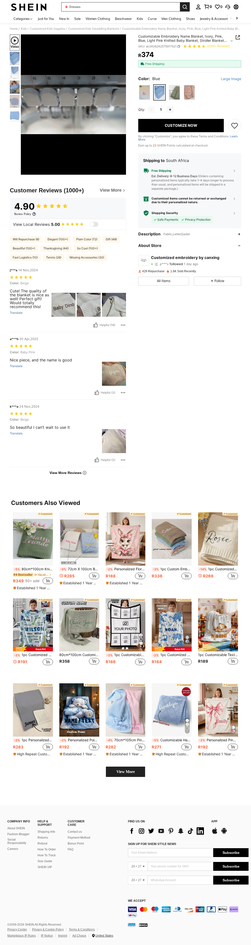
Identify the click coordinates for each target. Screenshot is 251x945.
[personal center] (198, 7)
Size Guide (45, 861)
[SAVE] (234, 125)
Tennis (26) (53, 257)
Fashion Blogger (18, 834)
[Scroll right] (236, 18)
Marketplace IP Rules (21, 935)
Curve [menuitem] (152, 19)
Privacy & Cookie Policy (48, 929)
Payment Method (79, 837)
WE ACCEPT (137, 900)
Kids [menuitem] (140, 19)
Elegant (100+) (58, 239)
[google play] (224, 833)
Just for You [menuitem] (46, 19)
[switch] (93, 224)
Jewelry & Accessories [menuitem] (215, 19)
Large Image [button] (231, 79)
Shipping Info (46, 831)
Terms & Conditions (82, 929)
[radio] (144, 92)
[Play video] (73, 105)
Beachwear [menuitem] (123, 19)
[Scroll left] (231, 18)
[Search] (185, 7)
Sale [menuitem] (77, 19)
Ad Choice (79, 935)
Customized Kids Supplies (47, 28)
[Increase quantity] (170, 110)
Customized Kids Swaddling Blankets (93, 28)
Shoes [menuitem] (190, 19)
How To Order (47, 849)
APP (214, 821)
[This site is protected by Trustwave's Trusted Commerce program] (131, 925)
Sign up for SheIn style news (152, 844)
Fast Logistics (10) (25, 257)
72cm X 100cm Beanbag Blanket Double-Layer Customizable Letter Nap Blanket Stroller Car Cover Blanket (79, 569)
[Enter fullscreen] (122, 171)
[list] (167, 831)
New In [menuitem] (64, 19)
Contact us (75, 831)
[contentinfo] (188, 912)
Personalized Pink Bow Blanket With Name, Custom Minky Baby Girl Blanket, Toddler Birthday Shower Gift (218, 740)
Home (14, 28)
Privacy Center (17, 929)
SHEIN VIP (45, 867)
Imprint (62, 935)
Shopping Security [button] (164, 213)
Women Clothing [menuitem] (98, 19)
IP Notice (47, 935)
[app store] (214, 833)
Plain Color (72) (86, 239)
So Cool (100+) (87, 248)
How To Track (47, 855)
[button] (228, 7)
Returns (43, 837)
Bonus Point (76, 843)
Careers (12, 849)
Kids (24, 28)
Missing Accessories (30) (87, 257)
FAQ (70, 849)
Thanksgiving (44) (56, 248)
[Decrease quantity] (151, 110)
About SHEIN (16, 828)
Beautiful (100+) (24, 248)
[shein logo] (29, 7)
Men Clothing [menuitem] (171, 19)
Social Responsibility (16, 841)
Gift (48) (111, 239)
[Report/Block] (123, 325)
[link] (208, 7)
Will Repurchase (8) (26, 239)
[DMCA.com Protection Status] (143, 925)
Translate (16, 313)
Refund (42, 843)
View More (125, 772)
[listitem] (33, 551)
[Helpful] (96, 325)
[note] (32, 588)
